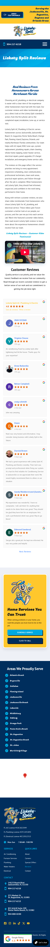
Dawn (17, 423)
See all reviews (12, 309)
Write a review (24, 309)
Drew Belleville (21, 365)
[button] (44, 44)
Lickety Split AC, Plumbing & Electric (22, 303)
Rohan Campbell (21, 383)
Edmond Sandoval (22, 529)
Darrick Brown (20, 450)
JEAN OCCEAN (20, 320)
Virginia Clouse (21, 338)
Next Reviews (25, 551)
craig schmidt (20, 401)
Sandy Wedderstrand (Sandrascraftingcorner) (29, 491)
